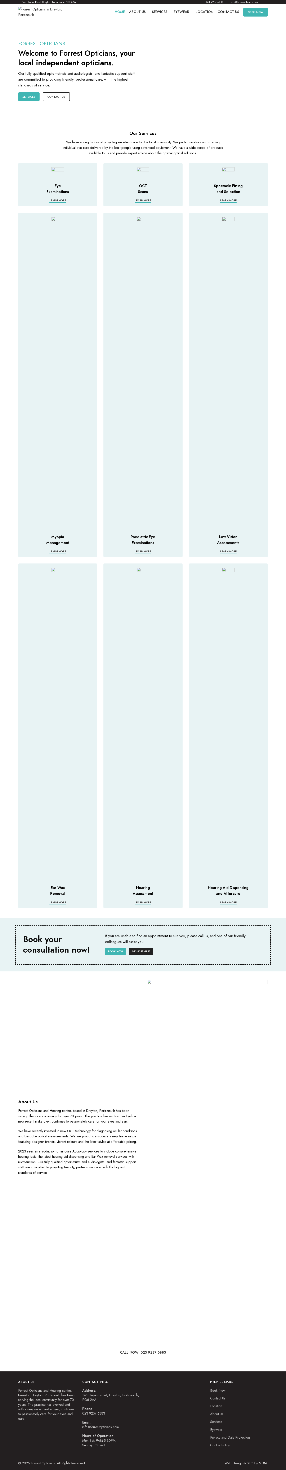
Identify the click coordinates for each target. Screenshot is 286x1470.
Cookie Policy (220, 1445)
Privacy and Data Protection (230, 1437)
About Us (216, 1414)
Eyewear (216, 1430)
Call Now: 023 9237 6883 (143, 1352)
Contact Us (56, 97)
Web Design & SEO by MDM (245, 1463)
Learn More (57, 200)
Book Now (115, 951)
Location (216, 1406)
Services (28, 97)
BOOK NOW (255, 12)
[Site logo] (44, 11)
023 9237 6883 (141, 951)
